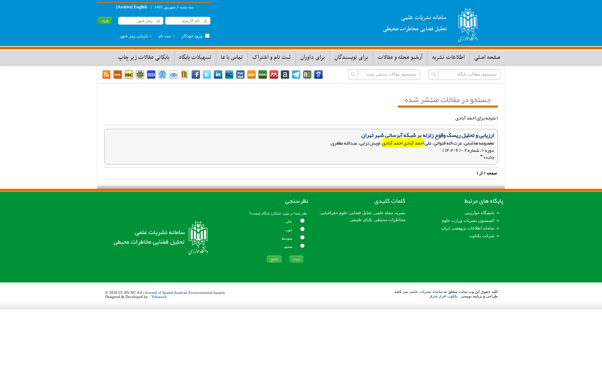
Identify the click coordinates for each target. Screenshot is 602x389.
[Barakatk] (162, 74)
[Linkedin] (218, 74)
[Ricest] (140, 74)
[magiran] (184, 74)
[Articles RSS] (106, 74)
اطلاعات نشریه (448, 57)
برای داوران (312, 57)
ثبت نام (165, 35)
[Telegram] (296, 74)
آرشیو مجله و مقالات (400, 57)
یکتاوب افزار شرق (443, 296)
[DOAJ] (262, 74)
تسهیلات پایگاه (195, 57)
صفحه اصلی (487, 57)
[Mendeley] (274, 74)
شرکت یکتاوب (481, 235)
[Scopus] (229, 74)
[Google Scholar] (318, 74)
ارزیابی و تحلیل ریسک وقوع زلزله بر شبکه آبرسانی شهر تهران (427, 135)
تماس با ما (232, 57)
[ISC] (129, 74)
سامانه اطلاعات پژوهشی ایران (467, 228)
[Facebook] (196, 74)
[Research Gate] (307, 74)
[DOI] (251, 74)
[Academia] (285, 74)
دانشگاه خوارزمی (479, 212)
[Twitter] (207, 74)
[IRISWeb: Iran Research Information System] (173, 74)
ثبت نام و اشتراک (271, 57)
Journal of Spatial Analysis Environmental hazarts (185, 292)
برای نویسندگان (351, 57)
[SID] (151, 74)
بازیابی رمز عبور (134, 35)
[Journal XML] (118, 74)
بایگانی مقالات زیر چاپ (144, 57)
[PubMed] (240, 74)
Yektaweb (159, 297)
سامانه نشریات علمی (426, 291)
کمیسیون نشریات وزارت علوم (468, 220)
